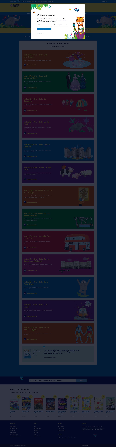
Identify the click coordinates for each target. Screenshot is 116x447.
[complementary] (58, 223)
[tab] (40, 33)
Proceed (44, 29)
